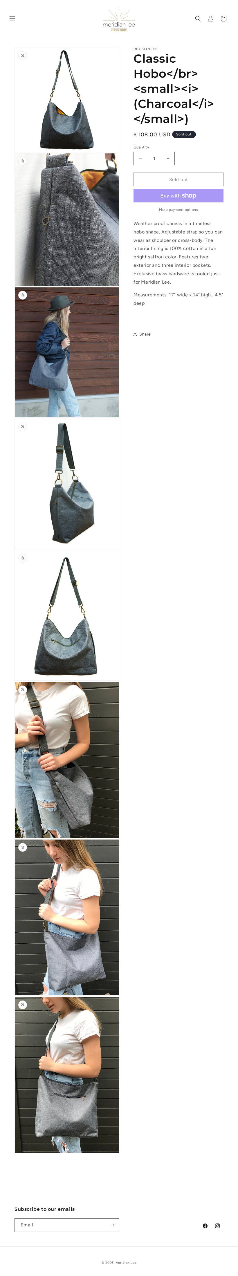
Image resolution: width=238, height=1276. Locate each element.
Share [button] (145, 334)
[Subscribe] (112, 1225)
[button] (12, 18)
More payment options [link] (178, 210)
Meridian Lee (126, 1263)
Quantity (141, 147)
